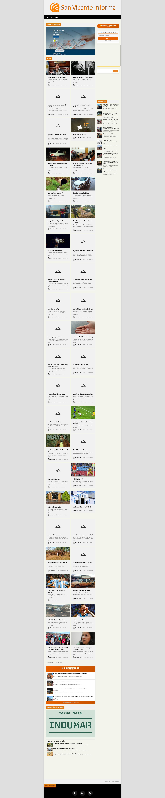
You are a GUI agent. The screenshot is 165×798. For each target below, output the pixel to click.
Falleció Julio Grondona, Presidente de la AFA (83, 77)
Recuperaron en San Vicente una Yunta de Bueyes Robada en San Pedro (110, 170)
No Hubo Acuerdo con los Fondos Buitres (57, 77)
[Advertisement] (55, 768)
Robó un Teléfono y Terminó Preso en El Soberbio (81, 105)
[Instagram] (82, 793)
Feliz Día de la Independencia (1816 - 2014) (82, 507)
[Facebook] (74, 793)
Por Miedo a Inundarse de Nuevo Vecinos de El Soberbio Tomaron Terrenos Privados (58, 648)
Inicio (48, 17)
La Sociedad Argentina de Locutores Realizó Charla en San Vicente (82, 164)
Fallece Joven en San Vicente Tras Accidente (83, 394)
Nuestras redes (54, 17)
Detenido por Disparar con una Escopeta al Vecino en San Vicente (57, 280)
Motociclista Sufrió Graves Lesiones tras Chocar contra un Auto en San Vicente (111, 147)
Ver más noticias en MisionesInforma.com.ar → (70, 702)
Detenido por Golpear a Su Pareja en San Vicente (57, 135)
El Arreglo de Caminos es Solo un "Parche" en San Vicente (83, 221)
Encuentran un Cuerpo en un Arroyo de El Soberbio (57, 105)
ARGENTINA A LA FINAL (78, 479)
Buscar (115, 71)
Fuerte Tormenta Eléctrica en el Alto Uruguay (83, 337)
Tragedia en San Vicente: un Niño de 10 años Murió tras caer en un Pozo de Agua (111, 162)
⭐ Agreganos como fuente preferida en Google (108, 26)
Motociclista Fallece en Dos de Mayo (81, 193)
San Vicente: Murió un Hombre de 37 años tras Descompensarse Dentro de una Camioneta (111, 105)
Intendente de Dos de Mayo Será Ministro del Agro (58, 450)
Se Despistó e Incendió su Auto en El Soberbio (83, 535)
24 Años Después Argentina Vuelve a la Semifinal (56, 591)
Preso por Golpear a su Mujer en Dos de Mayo (83, 309)
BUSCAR (108, 38)
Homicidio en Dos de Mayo (53, 309)
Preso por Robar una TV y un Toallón (56, 221)
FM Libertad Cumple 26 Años (54, 507)
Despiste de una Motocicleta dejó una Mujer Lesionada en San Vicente (111, 128)
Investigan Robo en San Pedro (54, 422)
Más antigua (58, 662)
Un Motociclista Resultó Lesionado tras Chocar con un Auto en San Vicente (110, 121)
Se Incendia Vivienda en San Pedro (80, 365)
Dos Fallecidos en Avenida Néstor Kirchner (82, 280)
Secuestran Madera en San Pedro (55, 535)
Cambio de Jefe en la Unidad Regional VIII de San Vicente (109, 134)
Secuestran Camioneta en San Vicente (81, 590)
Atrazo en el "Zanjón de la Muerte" (55, 193)
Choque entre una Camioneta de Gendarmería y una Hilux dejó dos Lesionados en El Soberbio (110, 113)
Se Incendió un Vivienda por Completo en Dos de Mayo (83, 251)
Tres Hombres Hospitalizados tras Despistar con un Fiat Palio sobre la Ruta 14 (110, 155)
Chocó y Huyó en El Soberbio (54, 479)
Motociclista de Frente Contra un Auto (81, 450)
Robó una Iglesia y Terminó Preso (55, 337)
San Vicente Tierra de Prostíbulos (55, 250)
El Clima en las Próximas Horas (79, 134)
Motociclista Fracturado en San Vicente (56, 394)
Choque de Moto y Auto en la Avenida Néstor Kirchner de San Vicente (57, 365)
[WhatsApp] (90, 793)
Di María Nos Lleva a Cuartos (79, 620)
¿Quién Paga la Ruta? (107, 140)
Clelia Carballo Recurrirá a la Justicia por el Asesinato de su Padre (82, 648)
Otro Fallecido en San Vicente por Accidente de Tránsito (57, 164)
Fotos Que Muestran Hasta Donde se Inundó (57, 563)
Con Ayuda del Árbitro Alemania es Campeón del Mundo (83, 422)
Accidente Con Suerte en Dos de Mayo (56, 620)
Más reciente (50, 662)
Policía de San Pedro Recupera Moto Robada (82, 563)
